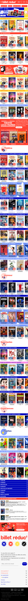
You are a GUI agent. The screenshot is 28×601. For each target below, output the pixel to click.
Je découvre (19, 127)
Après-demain (17, 6)
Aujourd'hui (4, 6)
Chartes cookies (17, 593)
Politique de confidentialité (17, 592)
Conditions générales (5, 592)
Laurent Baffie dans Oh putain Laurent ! (13, 501)
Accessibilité (22, 595)
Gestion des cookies (6, 596)
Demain (10, 6)
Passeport (7, 510)
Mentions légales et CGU (7, 593)
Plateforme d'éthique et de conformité (10, 595)
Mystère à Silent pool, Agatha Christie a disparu (14, 516)
